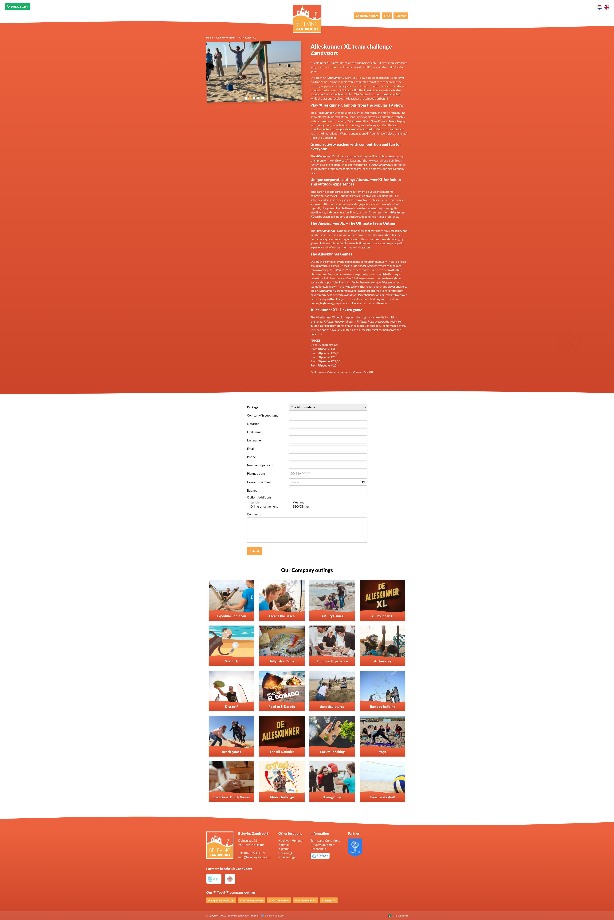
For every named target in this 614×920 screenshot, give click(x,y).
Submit (254, 551)
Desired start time (259, 482)
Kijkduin (284, 849)
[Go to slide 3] (254, 98)
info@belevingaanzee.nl (254, 857)
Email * (251, 448)
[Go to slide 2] (250, 98)
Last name (254, 440)
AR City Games (280, 900)
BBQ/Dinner (300, 506)
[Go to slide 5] (262, 98)
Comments (254, 514)
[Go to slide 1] (246, 98)
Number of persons (260, 465)
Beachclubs (318, 849)
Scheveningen (287, 857)
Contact (400, 16)
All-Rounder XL (307, 900)
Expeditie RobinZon (222, 900)
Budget (252, 490)
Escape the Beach (252, 900)
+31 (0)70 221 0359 (251, 853)
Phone (251, 457)
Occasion (253, 423)
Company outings (367, 16)
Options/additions (259, 497)
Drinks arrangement (264, 506)
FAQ (387, 16)
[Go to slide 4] (258, 98)
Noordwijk (285, 853)
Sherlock (329, 900)
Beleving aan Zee (273, 915)
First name (254, 432)
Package (252, 407)
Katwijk (283, 845)
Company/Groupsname (262, 415)
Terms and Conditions (325, 840)
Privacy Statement (323, 845)
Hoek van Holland (290, 840)
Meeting (298, 502)
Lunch (254, 502)
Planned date (256, 473)
